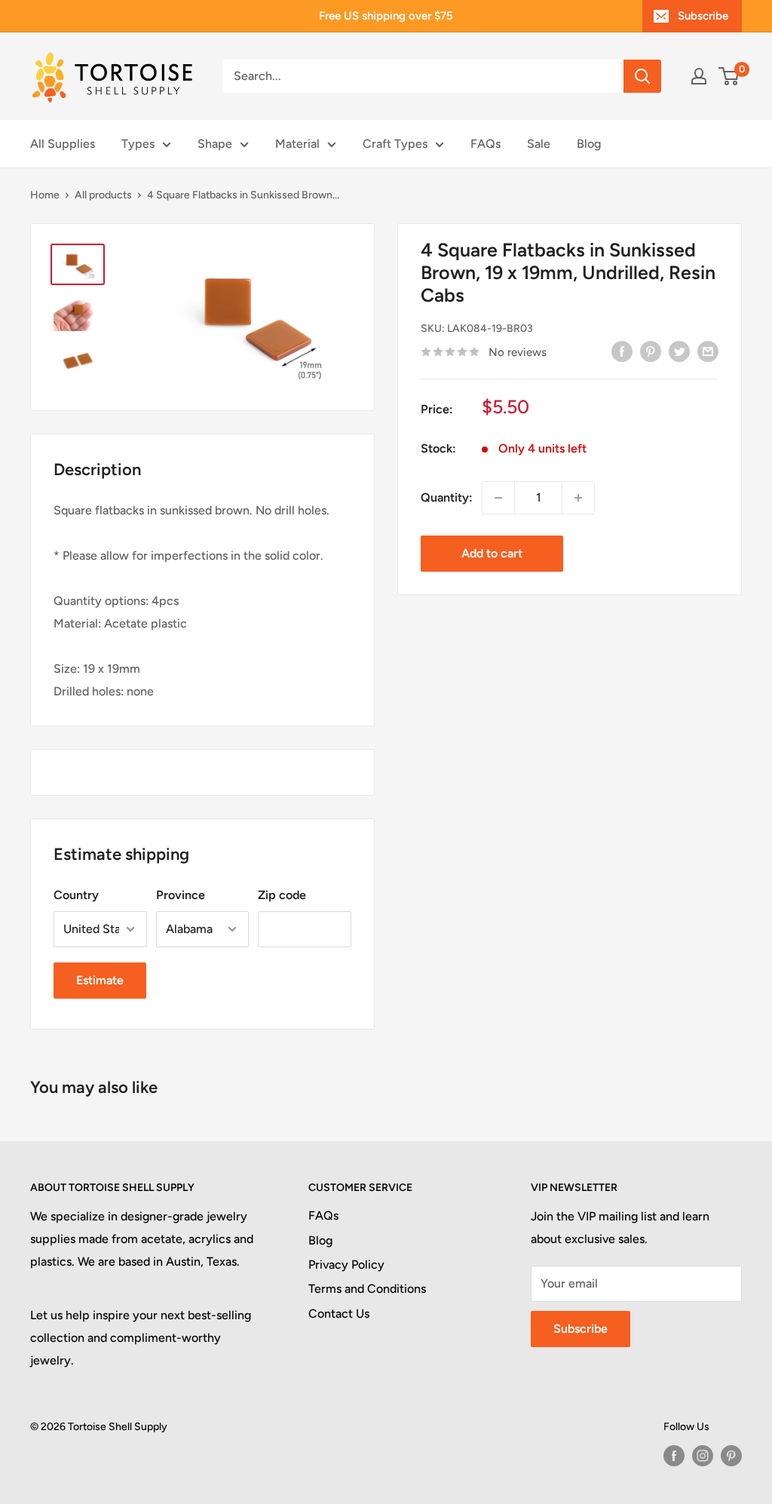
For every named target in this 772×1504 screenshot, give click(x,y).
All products (103, 195)
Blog (589, 144)
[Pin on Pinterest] (650, 350)
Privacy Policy (346, 1264)
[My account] (698, 76)
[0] (729, 76)
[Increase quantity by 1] (578, 498)
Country (76, 895)
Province (180, 895)
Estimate (100, 980)
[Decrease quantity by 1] (498, 498)
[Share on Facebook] (622, 350)
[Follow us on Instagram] (702, 1455)
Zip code (282, 895)
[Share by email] (707, 350)
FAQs (485, 144)
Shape (215, 144)
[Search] (642, 76)
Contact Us (338, 1313)
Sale (538, 144)
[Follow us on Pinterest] (731, 1455)
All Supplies (62, 144)
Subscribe (703, 16)
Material (297, 144)
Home (45, 195)
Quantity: (447, 497)
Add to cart (491, 553)
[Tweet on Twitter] (679, 350)
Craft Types (395, 144)
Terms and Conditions (367, 1288)
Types (138, 144)
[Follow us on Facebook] (674, 1455)
